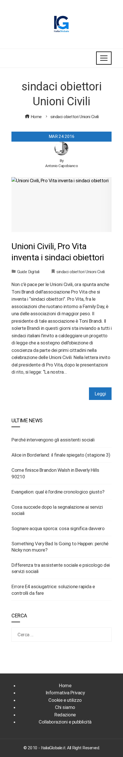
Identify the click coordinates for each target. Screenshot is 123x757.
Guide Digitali (28, 271)
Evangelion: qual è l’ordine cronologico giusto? (57, 492)
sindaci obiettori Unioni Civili (80, 271)
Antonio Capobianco (61, 165)
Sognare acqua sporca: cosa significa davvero (57, 528)
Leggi (100, 394)
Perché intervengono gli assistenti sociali (52, 440)
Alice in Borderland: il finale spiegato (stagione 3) (60, 455)
